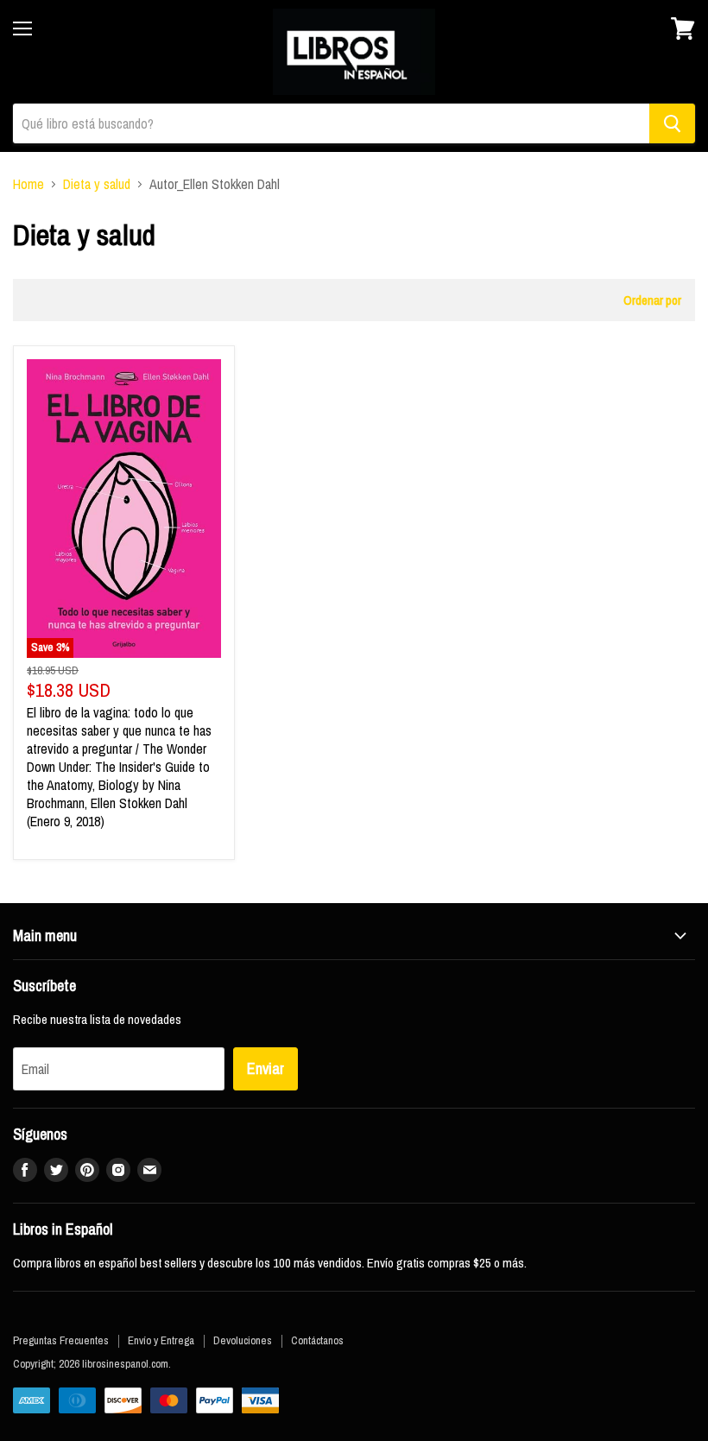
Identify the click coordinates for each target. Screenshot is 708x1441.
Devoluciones (242, 1340)
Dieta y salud (96, 184)
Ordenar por (652, 300)
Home (28, 184)
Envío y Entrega (161, 1340)
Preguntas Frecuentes (61, 1340)
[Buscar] (672, 123)
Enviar (265, 1068)
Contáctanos (317, 1340)
